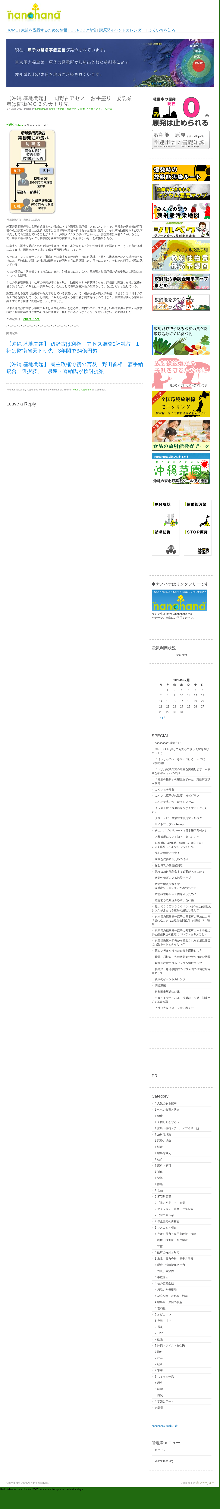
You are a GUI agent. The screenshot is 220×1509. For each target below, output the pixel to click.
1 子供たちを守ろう (167, 1122)
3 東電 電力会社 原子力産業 (174, 1258)
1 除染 (159, 1184)
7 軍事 (159, 1370)
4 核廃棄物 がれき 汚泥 (171, 1295)
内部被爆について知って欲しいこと (177, 836)
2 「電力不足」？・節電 (170, 1202)
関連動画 (160, 985)
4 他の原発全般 (164, 1283)
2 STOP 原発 (163, 1196)
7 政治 (159, 1339)
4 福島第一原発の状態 (168, 1302)
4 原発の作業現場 (166, 1289)
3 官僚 (81, 108)
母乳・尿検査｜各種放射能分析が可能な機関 (182, 956)
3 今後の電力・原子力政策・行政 (175, 1233)
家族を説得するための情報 (44, 30)
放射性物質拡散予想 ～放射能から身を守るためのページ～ (175, 885)
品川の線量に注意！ (167, 853)
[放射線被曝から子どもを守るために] (181, 387)
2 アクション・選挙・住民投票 (174, 1209)
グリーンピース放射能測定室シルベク (178, 818)
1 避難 (159, 1178)
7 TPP (159, 1333)
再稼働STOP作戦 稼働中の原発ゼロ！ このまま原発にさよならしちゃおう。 (181, 844)
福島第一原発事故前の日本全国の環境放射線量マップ (181, 971)
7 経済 (159, 1364)
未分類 (159, 1407)
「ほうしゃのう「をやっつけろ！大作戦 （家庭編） (180, 761)
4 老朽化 (160, 1308)
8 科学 (159, 1389)
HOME (12, 30)
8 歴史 (159, 1382)
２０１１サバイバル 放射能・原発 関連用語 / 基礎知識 (181, 999)
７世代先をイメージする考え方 (174, 1008)
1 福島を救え (163, 1153)
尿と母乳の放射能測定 (169, 865)
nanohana (40, 108)
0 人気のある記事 (166, 1103)
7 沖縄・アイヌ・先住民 (99, 108)
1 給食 (159, 1159)
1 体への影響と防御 (167, 1109)
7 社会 (159, 1358)
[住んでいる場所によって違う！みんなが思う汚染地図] (181, 217)
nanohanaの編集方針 (168, 743)
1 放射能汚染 (163, 1134)
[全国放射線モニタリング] (181, 416)
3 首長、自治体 (164, 1271)
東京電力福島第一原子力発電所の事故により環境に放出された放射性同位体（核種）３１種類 (181, 920)
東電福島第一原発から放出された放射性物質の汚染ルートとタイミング (181, 942)
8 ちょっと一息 (164, 1376)
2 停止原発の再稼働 (167, 1221)
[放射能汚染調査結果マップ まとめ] (181, 288)
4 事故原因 (161, 1277)
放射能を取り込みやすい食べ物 (174, 900)
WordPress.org (164, 1461)
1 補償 (159, 1171)
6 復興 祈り (163, 1320)
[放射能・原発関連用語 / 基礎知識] (181, 148)
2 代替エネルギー (166, 1215)
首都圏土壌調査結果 (167, 991)
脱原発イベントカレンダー (122, 30)
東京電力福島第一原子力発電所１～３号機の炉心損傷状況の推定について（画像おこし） (181, 932)
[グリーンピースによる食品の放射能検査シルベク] (181, 236)
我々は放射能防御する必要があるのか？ (180, 871)
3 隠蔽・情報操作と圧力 (170, 1264)
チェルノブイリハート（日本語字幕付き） (181, 830)
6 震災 (159, 1327)
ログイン (160, 1450)
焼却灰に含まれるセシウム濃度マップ (178, 963)
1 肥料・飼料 (163, 1165)
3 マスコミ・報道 (166, 1227)
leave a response (82, 389)
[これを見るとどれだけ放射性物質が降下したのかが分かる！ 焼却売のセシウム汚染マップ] (181, 199)
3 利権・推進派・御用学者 (62, 108)
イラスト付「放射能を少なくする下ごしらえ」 (180, 809)
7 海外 (159, 1351)
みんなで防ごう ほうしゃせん (174, 801)
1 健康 (159, 1115)
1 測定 (159, 1147)
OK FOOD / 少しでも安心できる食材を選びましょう (180, 751)
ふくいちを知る (161, 30)
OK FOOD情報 (83, 30)
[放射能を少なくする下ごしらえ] (181, 309)
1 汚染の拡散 (163, 1140)
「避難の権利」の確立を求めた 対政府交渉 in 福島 (181, 781)
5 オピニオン (163, 1314)
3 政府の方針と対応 (167, 1252)
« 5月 (163, 717)
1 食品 (159, 1190)
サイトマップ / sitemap (169, 824)
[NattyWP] (205, 1482)
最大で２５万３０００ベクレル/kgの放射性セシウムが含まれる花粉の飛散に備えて (181, 908)
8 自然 (159, 1395)
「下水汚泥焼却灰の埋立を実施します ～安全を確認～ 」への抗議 (181, 771)
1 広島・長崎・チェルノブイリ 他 (177, 1128)
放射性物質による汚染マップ (173, 877)
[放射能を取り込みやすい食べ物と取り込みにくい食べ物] (181, 354)
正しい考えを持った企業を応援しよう (178, 950)
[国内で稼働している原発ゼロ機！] (181, 126)
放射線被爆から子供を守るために (176, 894)
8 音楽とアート (164, 1401)
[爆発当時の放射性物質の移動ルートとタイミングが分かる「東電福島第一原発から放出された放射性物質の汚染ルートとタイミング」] (181, 180)
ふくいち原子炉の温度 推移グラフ (177, 795)
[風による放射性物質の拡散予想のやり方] (181, 269)
